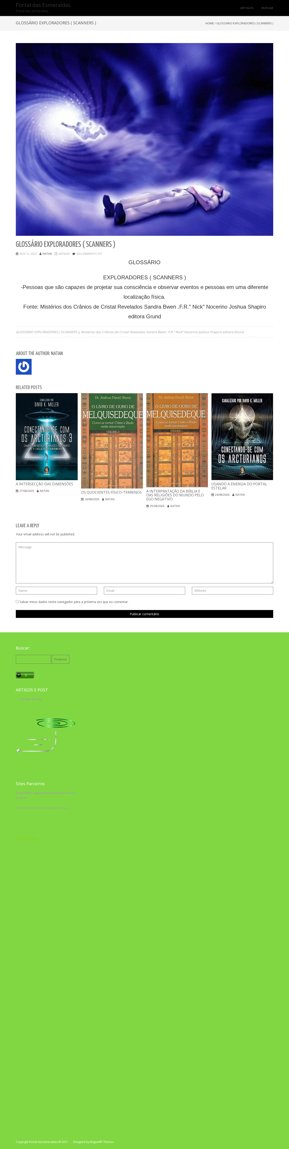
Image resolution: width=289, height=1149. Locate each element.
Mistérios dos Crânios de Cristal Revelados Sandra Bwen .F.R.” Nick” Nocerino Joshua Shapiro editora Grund (162, 332)
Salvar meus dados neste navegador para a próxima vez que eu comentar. (74, 602)
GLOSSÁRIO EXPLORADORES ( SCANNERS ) (47, 332)
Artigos (64, 254)
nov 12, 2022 (28, 254)
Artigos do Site (31, 699)
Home (209, 23)
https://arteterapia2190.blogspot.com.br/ (42, 808)
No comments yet (89, 254)
